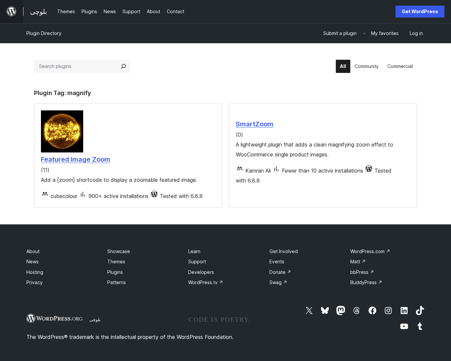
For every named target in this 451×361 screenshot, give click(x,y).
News (32, 261)
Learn (194, 251)
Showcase (118, 251)
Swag (278, 282)
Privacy (34, 282)
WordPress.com (370, 251)
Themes (116, 261)
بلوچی (95, 319)
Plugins (115, 272)
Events (276, 261)
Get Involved (283, 251)
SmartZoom (254, 124)
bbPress (362, 272)
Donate (280, 272)
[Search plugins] (123, 66)
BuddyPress (366, 282)
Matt (358, 261)
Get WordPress (420, 11)
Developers (201, 272)
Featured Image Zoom (75, 159)
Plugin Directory (43, 33)
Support (197, 261)
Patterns (116, 282)
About (33, 251)
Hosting (34, 272)
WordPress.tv (205, 282)
